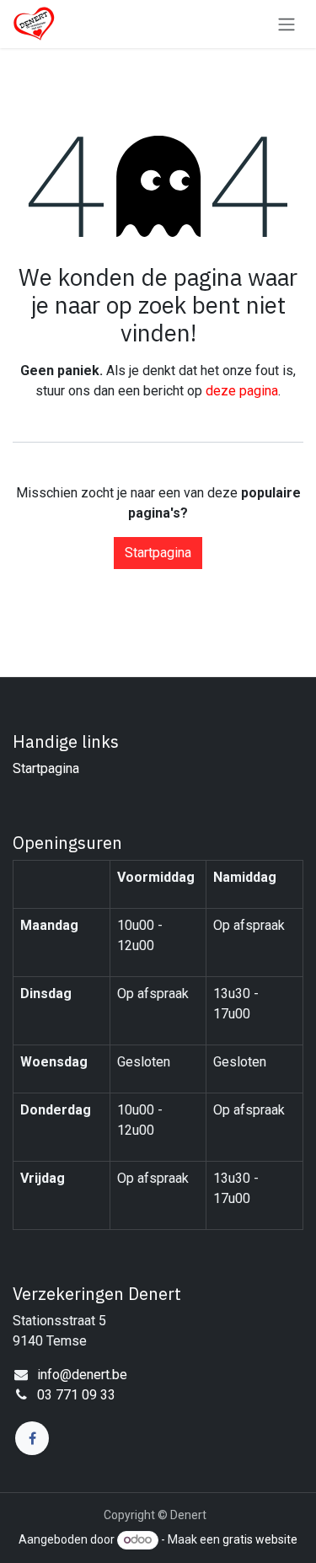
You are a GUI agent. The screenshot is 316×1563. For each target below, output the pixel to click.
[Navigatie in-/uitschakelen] (286, 24)
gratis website (259, 1539)
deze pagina (242, 391)
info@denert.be (82, 1375)
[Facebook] (32, 1438)
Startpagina (158, 553)
